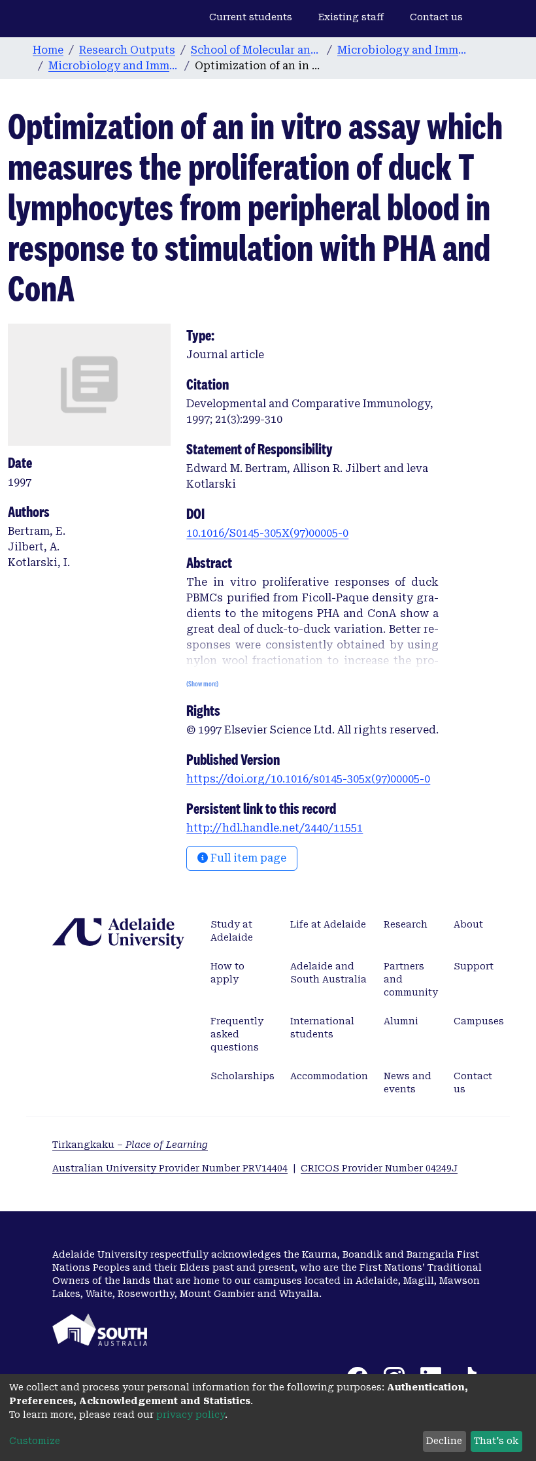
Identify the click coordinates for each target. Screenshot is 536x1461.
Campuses (479, 1021)
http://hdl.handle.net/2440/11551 (274, 828)
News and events (407, 1082)
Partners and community (411, 979)
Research (405, 924)
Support (474, 966)
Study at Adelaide (231, 931)
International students (322, 1027)
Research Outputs (127, 50)
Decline (444, 1441)
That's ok (496, 1441)
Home (48, 50)
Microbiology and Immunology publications (113, 65)
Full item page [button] (247, 858)
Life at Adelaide (328, 924)
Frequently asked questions (236, 1034)
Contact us (436, 17)
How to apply (227, 972)
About (468, 924)
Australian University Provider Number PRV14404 (170, 1168)
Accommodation (329, 1076)
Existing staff (351, 17)
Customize (34, 1441)
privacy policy (190, 1414)
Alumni (401, 1021)
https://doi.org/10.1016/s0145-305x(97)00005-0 (308, 779)
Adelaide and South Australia (328, 972)
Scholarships (242, 1076)
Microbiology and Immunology (402, 50)
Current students (250, 17)
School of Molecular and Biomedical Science (256, 50)
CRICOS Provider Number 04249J (379, 1168)
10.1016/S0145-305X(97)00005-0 (267, 533)
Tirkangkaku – (130, 1144)
